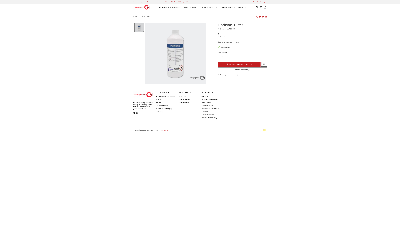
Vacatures (204, 111)
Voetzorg (159, 111)
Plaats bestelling (242, 69)
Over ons (204, 96)
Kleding (193, 7)
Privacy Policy (206, 102)
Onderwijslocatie (162, 105)
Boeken (185, 7)
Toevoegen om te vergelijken (230, 75)
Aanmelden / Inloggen (259, 2)
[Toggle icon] (257, 7)
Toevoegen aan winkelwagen (239, 64)
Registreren (183, 96)
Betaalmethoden (207, 105)
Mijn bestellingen (184, 99)
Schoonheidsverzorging (164, 108)
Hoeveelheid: (222, 53)
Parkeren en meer (207, 114)
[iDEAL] (264, 130)
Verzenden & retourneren (210, 108)
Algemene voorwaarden (209, 99)
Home (135, 17)
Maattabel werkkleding (209, 118)
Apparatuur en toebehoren (169, 7)
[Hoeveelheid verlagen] (220, 57)
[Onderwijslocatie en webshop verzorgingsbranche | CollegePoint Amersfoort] (141, 7)
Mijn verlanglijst (184, 102)
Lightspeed (164, 130)
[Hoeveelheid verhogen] (225, 57)
